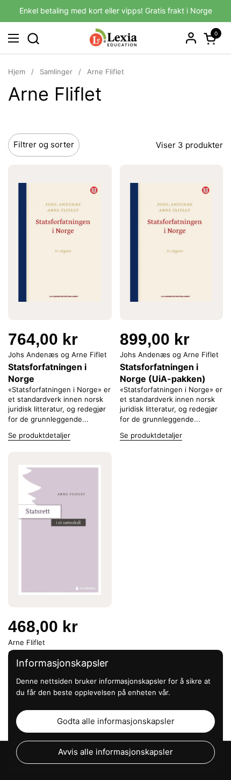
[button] (33, 38)
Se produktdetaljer (39, 435)
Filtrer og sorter (43, 144)
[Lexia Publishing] (114, 38)
